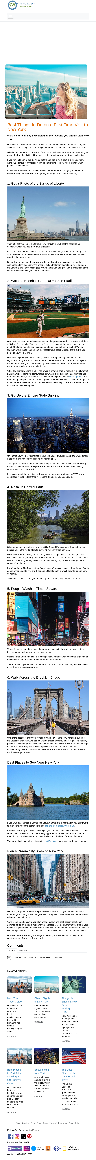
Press (71, 1123)
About (18, 1123)
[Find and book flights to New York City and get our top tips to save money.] (46, 985)
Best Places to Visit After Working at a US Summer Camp (14, 1076)
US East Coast (52, 841)
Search (45, 1123)
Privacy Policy (36, 1123)
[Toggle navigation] (10, 16)
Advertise (64, 1123)
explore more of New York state (59, 826)
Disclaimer (25, 1123)
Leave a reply (23, 950)
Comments (11, 950)
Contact (77, 1123)
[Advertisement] (48, 44)
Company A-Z (54, 1123)
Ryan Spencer (76, 377)
